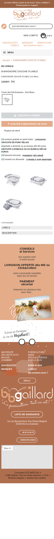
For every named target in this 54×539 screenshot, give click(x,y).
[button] (27, 115)
